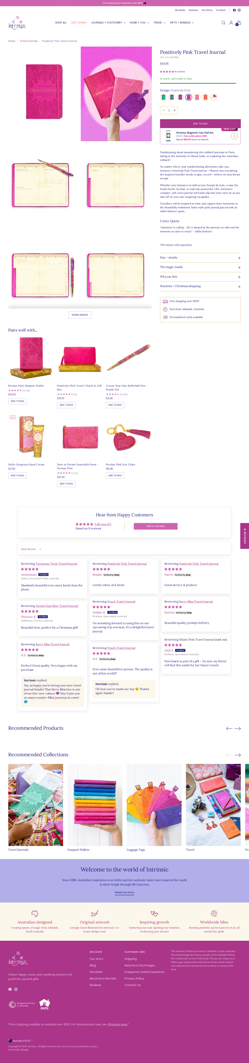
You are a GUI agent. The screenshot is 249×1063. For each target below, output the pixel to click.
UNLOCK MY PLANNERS (156, 578)
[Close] (184, 475)
